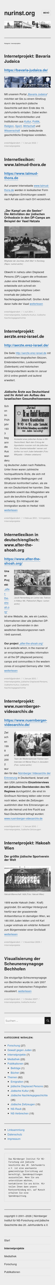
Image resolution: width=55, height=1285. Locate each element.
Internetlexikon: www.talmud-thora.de (25, 161)
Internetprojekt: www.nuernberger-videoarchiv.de (22, 706)
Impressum (14, 1139)
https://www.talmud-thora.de (21, 175)
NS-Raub (16, 1109)
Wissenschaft (12, 130)
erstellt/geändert (12, 143)
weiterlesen (36, 304)
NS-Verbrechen (20, 1113)
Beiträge (16, 1068)
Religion (9, 126)
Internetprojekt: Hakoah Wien (27, 845)
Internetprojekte (12, 146)
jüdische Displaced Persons (34, 681)
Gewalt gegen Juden (19, 1050)
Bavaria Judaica (37, 94)
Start (7, 1240)
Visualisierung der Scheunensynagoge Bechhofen (23, 963)
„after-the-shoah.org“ (31, 643)
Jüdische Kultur (28, 315)
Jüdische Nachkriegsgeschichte (29, 1095)
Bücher (15, 1072)
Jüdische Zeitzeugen (31, 829)
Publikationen (15, 1063)
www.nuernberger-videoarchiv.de (23, 818)
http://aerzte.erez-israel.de (31, 353)
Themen (12, 1077)
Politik (35, 121)
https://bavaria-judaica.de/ (26, 69)
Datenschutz (14, 1134)
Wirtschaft (29, 126)
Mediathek (13, 1059)
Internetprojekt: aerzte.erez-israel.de (24, 333)
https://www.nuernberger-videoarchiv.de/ (25, 722)
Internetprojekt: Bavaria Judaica (27, 58)
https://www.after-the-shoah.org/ (22, 561)
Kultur (27, 121)
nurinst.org (19, 13)
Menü (46, 12)
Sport (18, 126)
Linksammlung (15, 1130)
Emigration (44, 518)
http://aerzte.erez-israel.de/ (26, 345)
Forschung (13, 1045)
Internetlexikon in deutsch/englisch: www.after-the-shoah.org (21, 542)
